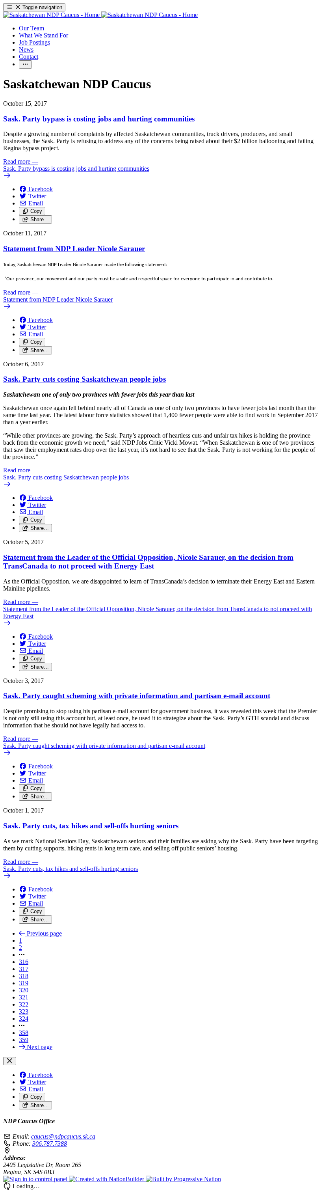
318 (23, 976)
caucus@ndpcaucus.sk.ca (63, 1136)
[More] (25, 64)
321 (23, 997)
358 (23, 1032)
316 (23, 961)
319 (23, 983)
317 (23, 969)
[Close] (9, 1061)
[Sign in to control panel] (36, 1179)
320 (23, 990)
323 (23, 1011)
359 (23, 1039)
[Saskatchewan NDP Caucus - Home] (100, 14)
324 (23, 1018)
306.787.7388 (49, 1143)
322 (23, 1004)
